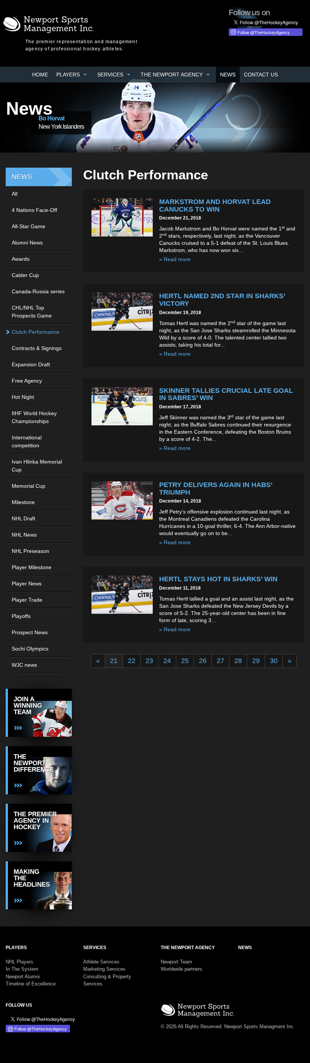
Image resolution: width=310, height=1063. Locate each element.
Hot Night (23, 397)
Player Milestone (31, 567)
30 (273, 661)
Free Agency (27, 381)
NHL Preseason (30, 551)
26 (202, 661)
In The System (22, 969)
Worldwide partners (181, 969)
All (14, 194)
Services (111, 75)
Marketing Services (104, 969)
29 (256, 661)
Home (40, 75)
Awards (20, 259)
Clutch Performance (35, 332)
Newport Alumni (23, 976)
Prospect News (30, 632)
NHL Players (19, 962)
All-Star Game (28, 226)
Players (68, 75)
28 (238, 661)
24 (167, 661)
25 (185, 661)
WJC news (24, 665)
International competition (27, 441)
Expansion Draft (31, 364)
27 (220, 661)
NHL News (24, 535)
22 (131, 661)
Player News (27, 584)
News (228, 75)
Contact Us (261, 75)
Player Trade (27, 600)
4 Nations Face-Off (34, 210)
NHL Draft (23, 518)
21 (114, 661)
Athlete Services (101, 962)
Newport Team (176, 962)
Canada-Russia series (38, 291)
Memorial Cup (28, 486)
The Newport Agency (172, 75)
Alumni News (27, 243)
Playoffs (21, 616)
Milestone (23, 502)
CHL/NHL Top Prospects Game (32, 312)
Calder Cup (25, 275)
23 (149, 661)
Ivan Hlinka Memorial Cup (37, 466)
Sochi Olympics (30, 649)
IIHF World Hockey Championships (34, 417)
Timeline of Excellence (31, 984)
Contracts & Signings (37, 348)
